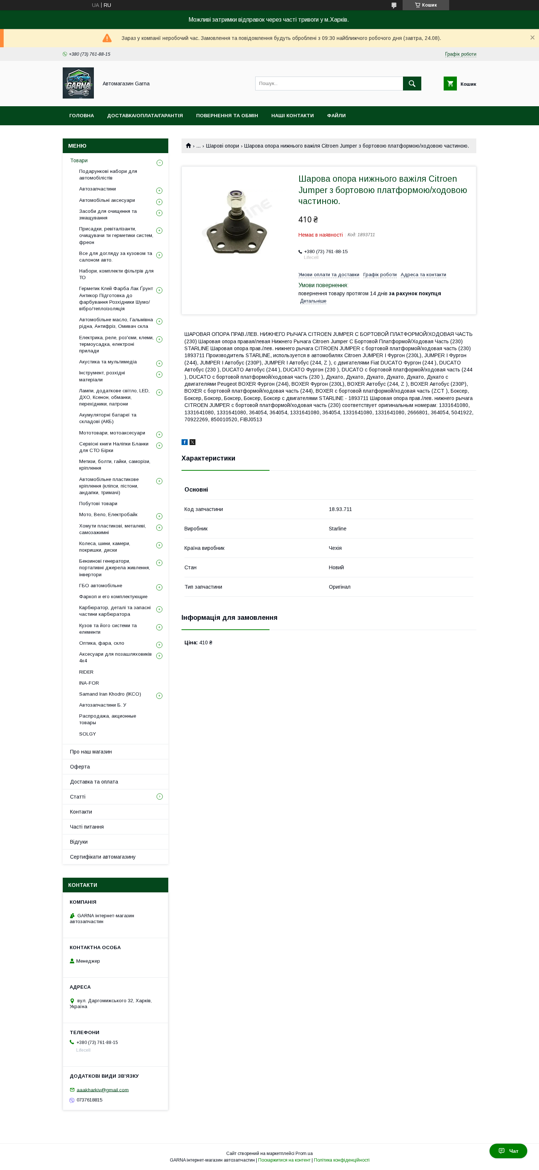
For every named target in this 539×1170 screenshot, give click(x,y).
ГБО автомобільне (100, 585)
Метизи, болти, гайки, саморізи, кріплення (114, 465)
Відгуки (79, 842)
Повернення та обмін (227, 115)
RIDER (86, 672)
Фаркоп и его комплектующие (113, 596)
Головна (81, 115)
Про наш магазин (91, 752)
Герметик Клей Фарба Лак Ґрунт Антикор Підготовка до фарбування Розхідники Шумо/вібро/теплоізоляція (116, 298)
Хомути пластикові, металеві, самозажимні (112, 529)
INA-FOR (89, 683)
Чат (513, 1151)
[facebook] (185, 443)
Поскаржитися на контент (284, 1160)
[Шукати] (412, 83)
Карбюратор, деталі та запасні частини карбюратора (115, 611)
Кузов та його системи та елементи (108, 629)
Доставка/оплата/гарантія (145, 115)
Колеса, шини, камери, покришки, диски (104, 547)
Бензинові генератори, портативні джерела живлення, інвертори (114, 567)
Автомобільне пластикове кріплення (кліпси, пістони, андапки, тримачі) (109, 486)
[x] (192, 443)
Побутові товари (98, 503)
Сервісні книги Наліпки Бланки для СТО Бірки (113, 447)
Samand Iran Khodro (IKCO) (110, 694)
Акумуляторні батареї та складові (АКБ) (107, 418)
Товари (79, 160)
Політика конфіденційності (342, 1160)
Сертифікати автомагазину (103, 857)
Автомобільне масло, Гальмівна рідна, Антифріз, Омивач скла (116, 323)
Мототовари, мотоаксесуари (112, 433)
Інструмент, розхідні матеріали (102, 376)
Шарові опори (222, 146)
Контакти (81, 812)
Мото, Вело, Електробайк (108, 514)
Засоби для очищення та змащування (108, 214)
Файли (336, 115)
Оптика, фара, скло (101, 643)
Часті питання (87, 827)
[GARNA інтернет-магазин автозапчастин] (78, 97)
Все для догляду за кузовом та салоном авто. (115, 257)
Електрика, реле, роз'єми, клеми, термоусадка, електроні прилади (116, 344)
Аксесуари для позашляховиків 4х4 (115, 657)
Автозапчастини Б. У (102, 705)
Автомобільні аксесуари (107, 200)
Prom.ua (304, 1153)
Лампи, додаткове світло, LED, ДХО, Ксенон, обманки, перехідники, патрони (114, 397)
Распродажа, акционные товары (107, 719)
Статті (77, 797)
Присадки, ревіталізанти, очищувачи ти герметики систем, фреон (116, 235)
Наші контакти (292, 115)
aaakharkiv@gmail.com (103, 1089)
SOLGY (87, 734)
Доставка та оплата (94, 782)
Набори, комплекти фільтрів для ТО (116, 274)
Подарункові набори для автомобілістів (108, 175)
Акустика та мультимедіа (108, 361)
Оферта (80, 767)
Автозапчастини (97, 189)
